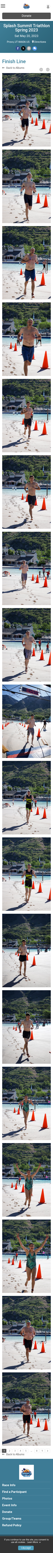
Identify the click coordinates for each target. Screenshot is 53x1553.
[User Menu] (48, 6)
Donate (26, 16)
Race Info (8, 1485)
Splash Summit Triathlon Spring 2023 (26, 28)
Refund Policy (11, 1525)
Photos (7, 1498)
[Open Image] (26, 110)
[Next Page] (48, 69)
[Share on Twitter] (23, 48)
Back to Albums (15, 67)
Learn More (32, 1542)
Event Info (9, 1505)
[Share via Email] (29, 48)
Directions (40, 41)
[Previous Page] (41, 69)
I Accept (26, 1547)
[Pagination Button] (47, 1451)
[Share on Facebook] (18, 48)
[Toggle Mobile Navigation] (3, 6)
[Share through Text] (34, 48)
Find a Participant (14, 1492)
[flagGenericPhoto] (41, 143)
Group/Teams (11, 1518)
